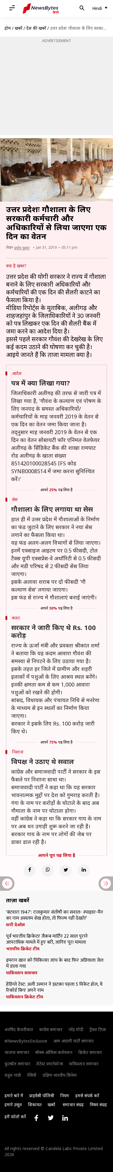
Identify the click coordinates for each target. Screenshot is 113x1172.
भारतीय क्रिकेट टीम (22, 948)
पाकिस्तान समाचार (21, 973)
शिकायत (35, 1104)
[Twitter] (66, 870)
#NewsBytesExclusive (26, 1041)
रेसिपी (31, 1075)
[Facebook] (30, 870)
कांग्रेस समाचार (50, 1029)
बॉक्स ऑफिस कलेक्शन (53, 1052)
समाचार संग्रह (73, 1104)
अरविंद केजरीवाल (19, 1029)
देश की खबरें (36, 28)
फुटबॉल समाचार (17, 1064)
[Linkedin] (84, 870)
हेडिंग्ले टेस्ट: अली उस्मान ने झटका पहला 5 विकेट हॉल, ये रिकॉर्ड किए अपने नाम (54, 988)
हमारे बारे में (14, 1095)
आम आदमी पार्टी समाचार (73, 1041)
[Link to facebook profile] (36, 1118)
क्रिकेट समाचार (90, 1052)
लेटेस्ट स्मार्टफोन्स (49, 1064)
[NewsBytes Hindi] (41, 8)
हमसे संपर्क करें (87, 1095)
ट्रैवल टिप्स (97, 1029)
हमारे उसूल (13, 1104)
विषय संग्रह (98, 1104)
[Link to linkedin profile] (65, 1118)
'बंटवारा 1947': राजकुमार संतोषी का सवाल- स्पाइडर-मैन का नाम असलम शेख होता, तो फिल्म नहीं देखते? (54, 915)
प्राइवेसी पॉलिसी (41, 1095)
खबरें (18, 28)
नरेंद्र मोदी (75, 1029)
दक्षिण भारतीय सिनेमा (59, 1075)
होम (8, 28)
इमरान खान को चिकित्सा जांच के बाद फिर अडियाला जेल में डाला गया (54, 963)
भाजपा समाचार (17, 1052)
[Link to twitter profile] (50, 1118)
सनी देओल (15, 924)
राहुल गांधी (13, 1075)
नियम (64, 1095)
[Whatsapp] (48, 870)
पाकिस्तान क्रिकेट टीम (24, 997)
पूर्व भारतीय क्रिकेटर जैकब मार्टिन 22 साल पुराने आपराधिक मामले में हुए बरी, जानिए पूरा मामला (47, 939)
